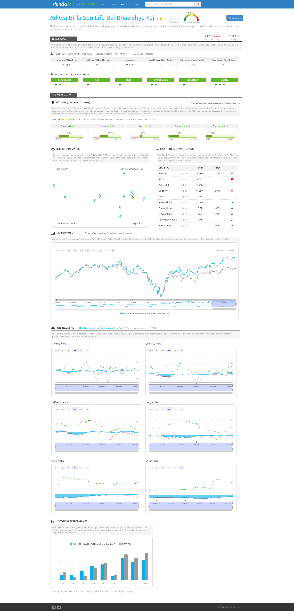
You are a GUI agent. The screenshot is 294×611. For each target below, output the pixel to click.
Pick (104, 4)
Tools (137, 4)
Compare (113, 4)
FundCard (126, 4)
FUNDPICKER (87, 4)
